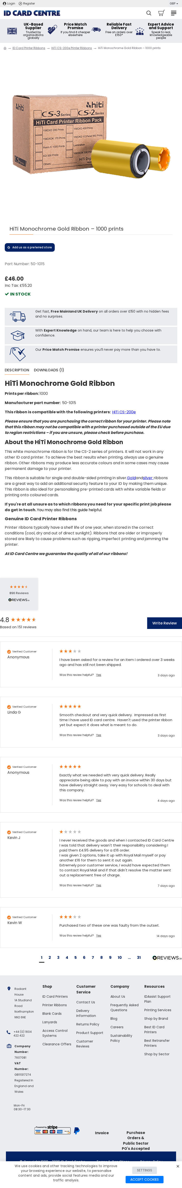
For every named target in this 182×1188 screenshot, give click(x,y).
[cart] (161, 13)
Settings (144, 1170)
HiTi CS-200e (124, 412)
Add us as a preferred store (32, 247)
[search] (149, 13)
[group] (25, 620)
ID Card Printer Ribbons (29, 48)
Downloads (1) (49, 370)
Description (17, 370)
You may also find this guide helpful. (69, 510)
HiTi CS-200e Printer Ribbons (71, 48)
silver (148, 478)
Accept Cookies (144, 1179)
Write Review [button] (164, 623)
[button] (41, 958)
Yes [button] (98, 675)
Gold (131, 478)
